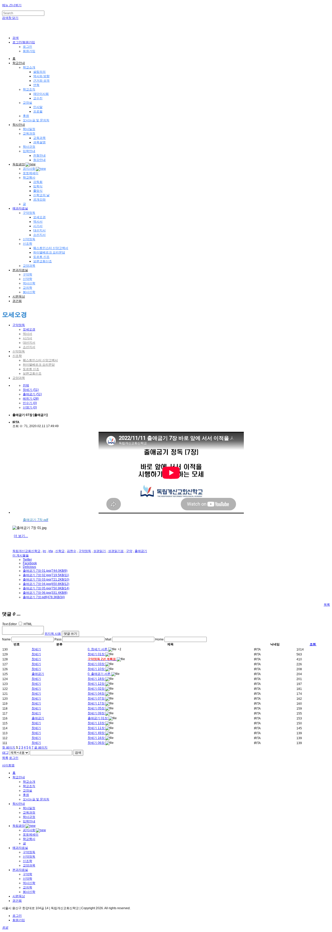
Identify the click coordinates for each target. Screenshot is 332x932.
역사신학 (29, 283)
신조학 (27, 243)
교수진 (38, 98)
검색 (78, 752)
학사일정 (29, 129)
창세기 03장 (96, 664)
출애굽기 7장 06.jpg (45, 593)
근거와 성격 (41, 80)
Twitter (27, 559)
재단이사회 (41, 94)
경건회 (17, 301)
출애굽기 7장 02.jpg (46, 575)
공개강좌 (39, 199)
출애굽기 (141, 551)
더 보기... (21, 536)
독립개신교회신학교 (26, 551)
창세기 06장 (96, 743)
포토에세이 (30, 173)
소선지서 (39, 235)
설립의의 (39, 72)
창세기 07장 (96, 698)
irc (44, 551)
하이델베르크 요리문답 (49, 252)
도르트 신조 (41, 257)
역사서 (38, 221)
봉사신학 (29, 292)
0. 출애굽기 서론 (99, 674)
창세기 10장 (96, 669)
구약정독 (29, 213)
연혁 (36, 85)
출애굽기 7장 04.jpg (46, 584)
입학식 (38, 186)
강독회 (38, 182)
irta (51, 551)
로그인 (27, 46)
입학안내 (29, 151)
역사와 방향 (41, 76)
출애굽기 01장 (98, 718)
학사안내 (18, 124)
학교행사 (29, 177)
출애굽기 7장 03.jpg (46, 579)
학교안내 (18, 63)
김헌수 (71, 551)
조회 (313, 644)
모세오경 (39, 217)
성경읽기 (99, 551)
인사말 (38, 107)
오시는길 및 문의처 (36, 120)
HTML (27, 624)
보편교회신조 (42, 261)
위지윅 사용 (53, 634)
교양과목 (29, 265)
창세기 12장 (96, 684)
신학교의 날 (41, 195)
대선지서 (39, 230)
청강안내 (39, 160)
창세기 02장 (96, 688)
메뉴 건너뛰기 (12, 5)
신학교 (60, 551)
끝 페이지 (40, 747)
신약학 (27, 279)
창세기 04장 (96, 693)
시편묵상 (18, 296)
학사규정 (29, 147)
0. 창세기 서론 (98, 649)
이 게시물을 (20, 555)
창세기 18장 (96, 679)
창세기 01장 (96, 654)
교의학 (27, 288)
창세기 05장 (96, 708)
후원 (26, 116)
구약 (129, 551)
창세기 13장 (96, 723)
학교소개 (29, 67)
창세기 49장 (96, 733)
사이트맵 (8, 765)
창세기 (36, 649)
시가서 (38, 226)
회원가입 (29, 51)
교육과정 (29, 133)
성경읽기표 (116, 551)
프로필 (38, 111)
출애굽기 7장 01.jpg (45, 571)
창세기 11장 (96, 728)
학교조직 (29, 89)
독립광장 (18, 164)
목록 (327, 604)
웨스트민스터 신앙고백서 (50, 248)
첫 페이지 (8, 747)
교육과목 (39, 138)
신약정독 (29, 239)
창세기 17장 (96, 703)
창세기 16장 (96, 738)
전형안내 (39, 155)
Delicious (29, 567)
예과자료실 (20, 208)
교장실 (27, 102)
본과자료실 (20, 270)
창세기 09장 (96, 713)
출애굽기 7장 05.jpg (46, 588)
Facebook (30, 563)
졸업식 (38, 191)
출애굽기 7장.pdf (44, 597)
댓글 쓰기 (70, 634)
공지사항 (29, 169)
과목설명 (39, 142)
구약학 (27, 274)
